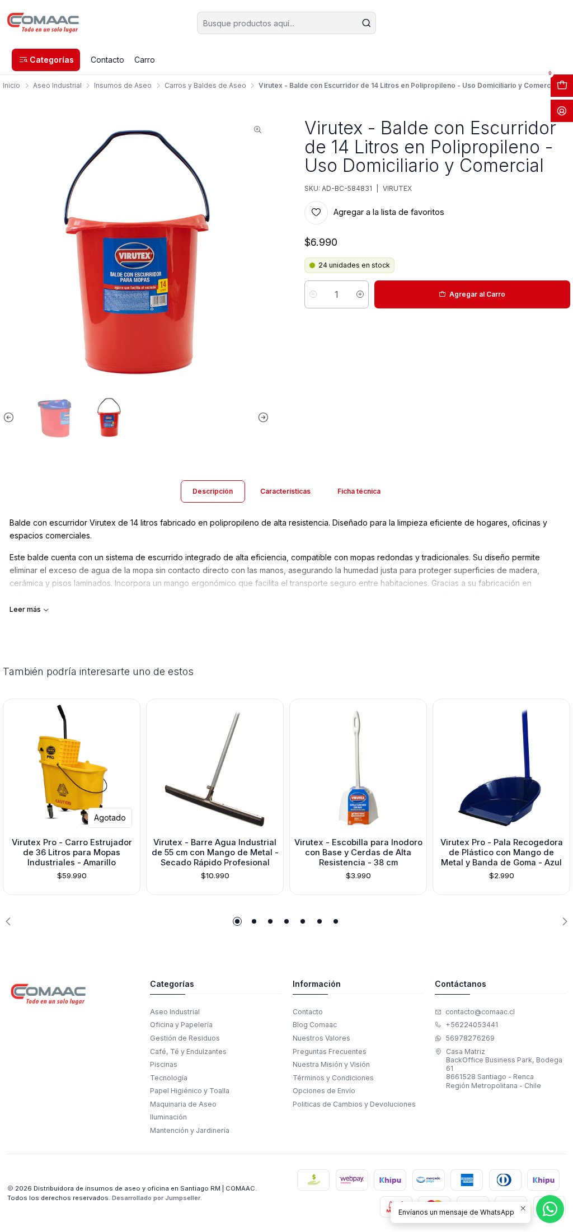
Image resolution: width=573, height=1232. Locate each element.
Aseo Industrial (57, 85)
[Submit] (366, 23)
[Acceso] (562, 111)
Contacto (308, 1012)
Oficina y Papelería (181, 1024)
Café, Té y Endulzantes (188, 1051)
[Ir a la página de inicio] (43, 23)
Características (285, 491)
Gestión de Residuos (185, 1038)
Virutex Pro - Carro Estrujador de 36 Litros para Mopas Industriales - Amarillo (72, 852)
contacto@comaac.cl (480, 1012)
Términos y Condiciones (333, 1078)
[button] (46, 60)
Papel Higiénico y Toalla (189, 1090)
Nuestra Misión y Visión (331, 1064)
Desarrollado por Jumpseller (156, 1198)
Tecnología (168, 1078)
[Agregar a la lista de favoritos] (15, 765)
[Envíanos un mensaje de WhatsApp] (550, 1209)
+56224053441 (471, 1024)
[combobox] (286, 23)
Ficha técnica (359, 491)
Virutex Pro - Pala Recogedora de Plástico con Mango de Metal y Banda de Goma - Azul (501, 852)
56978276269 (470, 1038)
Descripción (212, 491)
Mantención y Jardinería (189, 1130)
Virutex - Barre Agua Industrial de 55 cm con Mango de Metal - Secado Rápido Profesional (215, 852)
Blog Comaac (315, 1024)
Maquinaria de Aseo (183, 1104)
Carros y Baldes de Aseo (205, 85)
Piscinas (163, 1064)
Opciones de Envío (324, 1090)
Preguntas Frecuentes (330, 1051)
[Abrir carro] (562, 85)
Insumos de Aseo (123, 85)
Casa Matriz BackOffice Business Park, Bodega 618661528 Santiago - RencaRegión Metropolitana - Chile (504, 1068)
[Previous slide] (11, 417)
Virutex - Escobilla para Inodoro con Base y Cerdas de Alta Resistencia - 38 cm (358, 852)
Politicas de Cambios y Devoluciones (354, 1104)
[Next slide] (260, 417)
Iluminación (168, 1117)
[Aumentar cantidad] (360, 294)
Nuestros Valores (321, 1038)
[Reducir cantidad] (313, 294)
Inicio (11, 85)
